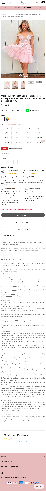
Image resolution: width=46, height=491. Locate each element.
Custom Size (39, 142)
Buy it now (23, 229)
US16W (17, 137)
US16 (6, 137)
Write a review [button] (23, 441)
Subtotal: (4, 167)
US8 (6, 133)
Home (4, 12)
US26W (28, 142)
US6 (39, 128)
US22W (6, 142)
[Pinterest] (2, 473)
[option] (23, 49)
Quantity (3, 158)
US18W (28, 137)
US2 (17, 128)
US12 (28, 133)
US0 (6, 128)
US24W (17, 142)
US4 (28, 128)
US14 (39, 133)
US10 (17, 133)
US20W (39, 137)
